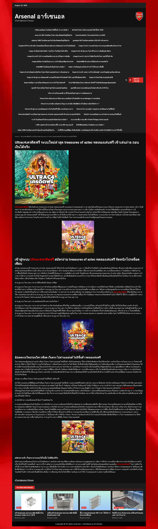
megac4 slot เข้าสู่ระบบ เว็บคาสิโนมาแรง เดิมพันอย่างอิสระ (91, 51)
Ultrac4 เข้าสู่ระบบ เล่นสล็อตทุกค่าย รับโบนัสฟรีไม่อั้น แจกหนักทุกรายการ (49, 109)
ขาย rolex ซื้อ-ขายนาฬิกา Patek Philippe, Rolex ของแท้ (89, 119)
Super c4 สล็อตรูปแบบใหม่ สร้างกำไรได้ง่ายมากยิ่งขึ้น (86, 67)
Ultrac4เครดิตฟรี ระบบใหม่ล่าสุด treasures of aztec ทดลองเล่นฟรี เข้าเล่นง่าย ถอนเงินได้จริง (49, 114)
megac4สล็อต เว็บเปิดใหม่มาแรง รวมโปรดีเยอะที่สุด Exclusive (52, 61)
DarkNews (87, 524)
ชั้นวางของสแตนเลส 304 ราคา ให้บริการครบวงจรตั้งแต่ (95, 500)
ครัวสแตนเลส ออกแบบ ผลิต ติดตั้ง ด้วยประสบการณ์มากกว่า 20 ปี (30, 500)
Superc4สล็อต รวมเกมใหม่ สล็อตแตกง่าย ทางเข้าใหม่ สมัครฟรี (44, 83)
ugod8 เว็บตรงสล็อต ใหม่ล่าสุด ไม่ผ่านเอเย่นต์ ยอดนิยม (49, 88)
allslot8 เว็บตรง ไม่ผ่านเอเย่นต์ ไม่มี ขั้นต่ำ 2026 (87, 30)
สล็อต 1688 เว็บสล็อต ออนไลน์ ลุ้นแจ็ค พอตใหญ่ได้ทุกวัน (36, 130)
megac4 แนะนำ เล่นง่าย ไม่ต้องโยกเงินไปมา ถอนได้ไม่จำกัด (93, 56)
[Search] (126, 80)
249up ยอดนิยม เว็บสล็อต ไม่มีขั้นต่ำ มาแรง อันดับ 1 (52, 30)
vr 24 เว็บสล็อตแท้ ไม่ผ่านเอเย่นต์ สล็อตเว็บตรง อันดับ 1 (49, 119)
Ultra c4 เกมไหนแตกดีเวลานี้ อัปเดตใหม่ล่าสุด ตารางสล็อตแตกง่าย (70, 93)
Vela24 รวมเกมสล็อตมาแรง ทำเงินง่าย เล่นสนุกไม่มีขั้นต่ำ (103, 114)
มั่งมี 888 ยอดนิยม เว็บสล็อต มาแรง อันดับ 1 (90, 125)
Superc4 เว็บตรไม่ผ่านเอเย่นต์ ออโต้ (101, 77)
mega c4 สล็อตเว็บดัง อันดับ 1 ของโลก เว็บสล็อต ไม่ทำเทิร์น (48, 51)
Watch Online (136, 80)
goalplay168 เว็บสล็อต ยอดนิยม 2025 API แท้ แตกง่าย (90, 40)
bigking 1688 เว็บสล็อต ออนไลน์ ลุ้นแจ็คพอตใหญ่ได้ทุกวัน (51, 40)
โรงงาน (19, 507)
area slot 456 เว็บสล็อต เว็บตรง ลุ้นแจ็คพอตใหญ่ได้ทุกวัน (53, 35)
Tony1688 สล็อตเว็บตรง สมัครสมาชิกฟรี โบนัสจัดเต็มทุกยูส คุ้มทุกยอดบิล (92, 83)
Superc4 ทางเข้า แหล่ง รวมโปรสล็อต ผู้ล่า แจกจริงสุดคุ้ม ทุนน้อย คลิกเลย (96, 72)
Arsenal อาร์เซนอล (40, 16)
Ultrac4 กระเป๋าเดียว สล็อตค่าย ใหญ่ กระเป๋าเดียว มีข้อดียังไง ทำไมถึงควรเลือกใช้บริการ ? (70, 104)
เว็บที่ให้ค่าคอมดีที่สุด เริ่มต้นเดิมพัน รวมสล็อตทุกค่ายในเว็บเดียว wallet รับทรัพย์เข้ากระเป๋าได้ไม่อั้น (90, 130)
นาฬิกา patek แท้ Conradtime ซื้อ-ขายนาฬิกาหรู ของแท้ (54, 125)
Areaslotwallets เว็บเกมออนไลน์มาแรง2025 (90, 35)
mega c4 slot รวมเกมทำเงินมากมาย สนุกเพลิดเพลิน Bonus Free (100, 46)
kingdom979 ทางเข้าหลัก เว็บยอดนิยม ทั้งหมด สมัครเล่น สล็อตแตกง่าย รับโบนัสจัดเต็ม (47, 46)
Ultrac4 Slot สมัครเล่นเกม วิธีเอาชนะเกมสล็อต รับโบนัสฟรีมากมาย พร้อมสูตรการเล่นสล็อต (70, 98)
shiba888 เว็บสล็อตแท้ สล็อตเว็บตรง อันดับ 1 (50, 67)
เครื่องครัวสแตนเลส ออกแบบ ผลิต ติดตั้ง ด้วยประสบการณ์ (62, 500)
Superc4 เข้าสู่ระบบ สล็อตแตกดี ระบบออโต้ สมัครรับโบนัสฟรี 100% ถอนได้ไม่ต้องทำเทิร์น (56, 77)
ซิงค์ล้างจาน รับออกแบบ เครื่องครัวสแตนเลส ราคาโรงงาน (127, 500)
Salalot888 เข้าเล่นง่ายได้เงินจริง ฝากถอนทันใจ (92, 61)
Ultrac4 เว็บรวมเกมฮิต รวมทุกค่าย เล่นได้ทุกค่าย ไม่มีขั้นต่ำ (95, 109)
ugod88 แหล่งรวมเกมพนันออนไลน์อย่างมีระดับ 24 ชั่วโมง (90, 88)
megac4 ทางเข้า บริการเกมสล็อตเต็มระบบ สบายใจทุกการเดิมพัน (48, 56)
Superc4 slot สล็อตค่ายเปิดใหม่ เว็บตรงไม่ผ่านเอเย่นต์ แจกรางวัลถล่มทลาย (44, 72)
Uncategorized (119, 507)
